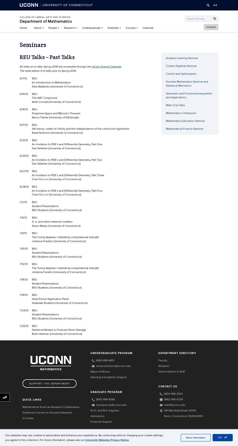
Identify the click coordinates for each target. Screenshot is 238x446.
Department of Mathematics (46, 21)
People (52, 28)
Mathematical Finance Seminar (184, 129)
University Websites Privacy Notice (107, 440)
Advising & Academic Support (108, 377)
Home (23, 28)
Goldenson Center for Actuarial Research (47, 412)
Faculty (162, 360)
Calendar (148, 28)
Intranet (211, 27)
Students (163, 366)
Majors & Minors (100, 371)
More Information (195, 437)
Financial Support (101, 421)
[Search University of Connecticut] (208, 5)
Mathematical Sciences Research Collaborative (50, 407)
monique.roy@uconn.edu (111, 405)
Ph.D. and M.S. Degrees (104, 410)
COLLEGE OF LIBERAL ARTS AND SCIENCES (45, 17)
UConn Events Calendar (106, 66)
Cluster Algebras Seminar (181, 66)
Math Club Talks (175, 105)
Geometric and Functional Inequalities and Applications (189, 95)
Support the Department (49, 383)
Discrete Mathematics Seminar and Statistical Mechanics (187, 83)
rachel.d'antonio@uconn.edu (113, 366)
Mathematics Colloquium (181, 113)
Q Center (28, 418)
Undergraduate (91, 28)
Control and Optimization (181, 74)
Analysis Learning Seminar (182, 58)
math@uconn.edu (174, 405)
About (37, 28)
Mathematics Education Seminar (185, 121)
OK (220, 437)
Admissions (97, 416)
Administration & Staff (171, 371)
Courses (131, 28)
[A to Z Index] (215, 5)
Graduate (113, 28)
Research (69, 28)
